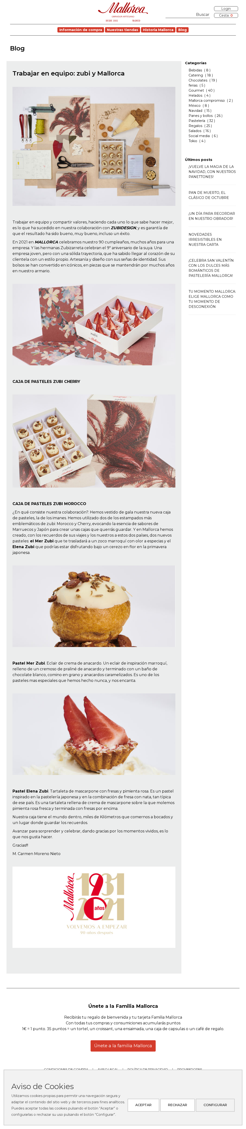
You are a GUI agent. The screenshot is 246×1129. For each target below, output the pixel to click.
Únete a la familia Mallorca (123, 1045)
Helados (195, 95)
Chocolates (198, 80)
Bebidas (195, 70)
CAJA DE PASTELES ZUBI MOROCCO (49, 503)
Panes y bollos (201, 116)
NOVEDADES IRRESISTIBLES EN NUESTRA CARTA (205, 239)
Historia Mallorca (158, 30)
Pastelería (197, 121)
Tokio (193, 141)
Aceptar (143, 1105)
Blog (182, 30)
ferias (193, 85)
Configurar (215, 1105)
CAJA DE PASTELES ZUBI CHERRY (46, 381)
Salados (195, 131)
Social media (199, 136)
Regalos (195, 126)
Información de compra (80, 30)
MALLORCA (46, 242)
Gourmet (196, 90)
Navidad (195, 110)
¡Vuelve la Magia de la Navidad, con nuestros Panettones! (212, 172)
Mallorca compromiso (207, 100)
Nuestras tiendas (122, 30)
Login (226, 8)
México (195, 105)
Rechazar (177, 1105)
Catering (196, 75)
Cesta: (226, 15)
